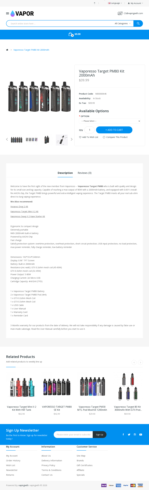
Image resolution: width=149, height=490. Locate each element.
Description (65, 173)
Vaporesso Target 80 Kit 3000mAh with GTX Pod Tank (127, 408)
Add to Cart (115, 129)
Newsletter (12, 470)
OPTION (85, 116)
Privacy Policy (48, 465)
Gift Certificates (85, 465)
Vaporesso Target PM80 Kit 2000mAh (31, 49)
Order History (13, 460)
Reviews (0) (84, 173)
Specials (81, 474)
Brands (80, 460)
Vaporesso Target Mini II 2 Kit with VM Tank (21, 408)
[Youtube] (141, 434)
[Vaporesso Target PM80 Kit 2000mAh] (16, 140)
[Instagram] (135, 434)
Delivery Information (51, 460)
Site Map (81, 455)
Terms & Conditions (51, 470)
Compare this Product (117, 137)
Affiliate (80, 470)
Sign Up (99, 434)
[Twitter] (129, 434)
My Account (12, 455)
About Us (46, 455)
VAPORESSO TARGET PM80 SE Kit (57, 408)
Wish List (10, 465)
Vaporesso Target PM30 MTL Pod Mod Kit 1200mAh (92, 408)
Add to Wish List (90, 137)
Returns (10, 474)
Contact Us (47, 474)
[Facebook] (123, 434)
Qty (81, 129)
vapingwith (23, 485)
